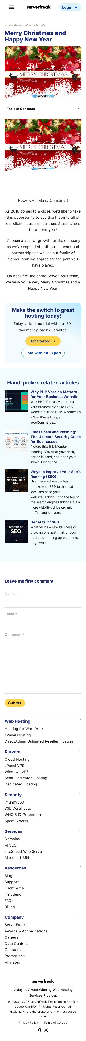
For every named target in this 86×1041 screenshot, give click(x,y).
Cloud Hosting (17, 759)
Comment (15, 634)
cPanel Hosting (18, 735)
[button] (43, 109)
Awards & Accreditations (26, 931)
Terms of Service (55, 1022)
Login (67, 7)
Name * (11, 593)
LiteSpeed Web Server (24, 851)
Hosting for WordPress (24, 728)
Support (12, 882)
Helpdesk (13, 894)
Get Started (40, 341)
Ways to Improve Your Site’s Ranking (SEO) (56, 474)
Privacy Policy (28, 1022)
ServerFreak (15, 924)
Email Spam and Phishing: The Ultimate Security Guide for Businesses (56, 437)
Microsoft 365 (17, 857)
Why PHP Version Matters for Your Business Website (54, 394)
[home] (39, 7)
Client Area (14, 888)
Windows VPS (17, 771)
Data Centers (16, 943)
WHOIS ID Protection (23, 814)
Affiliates (12, 962)
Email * (11, 614)
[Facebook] (40, 1030)
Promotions (14, 25)
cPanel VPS (14, 765)
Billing (10, 907)
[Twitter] (46, 1030)
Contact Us (14, 949)
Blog (8, 875)
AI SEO (11, 845)
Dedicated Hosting (21, 784)
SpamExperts (16, 821)
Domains (12, 839)
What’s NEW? (35, 25)
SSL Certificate (18, 808)
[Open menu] (11, 7)
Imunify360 (14, 802)
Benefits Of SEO (45, 522)
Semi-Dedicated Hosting (26, 778)
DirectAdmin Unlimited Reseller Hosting (39, 741)
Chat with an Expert (43, 353)
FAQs (9, 900)
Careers (11, 937)
